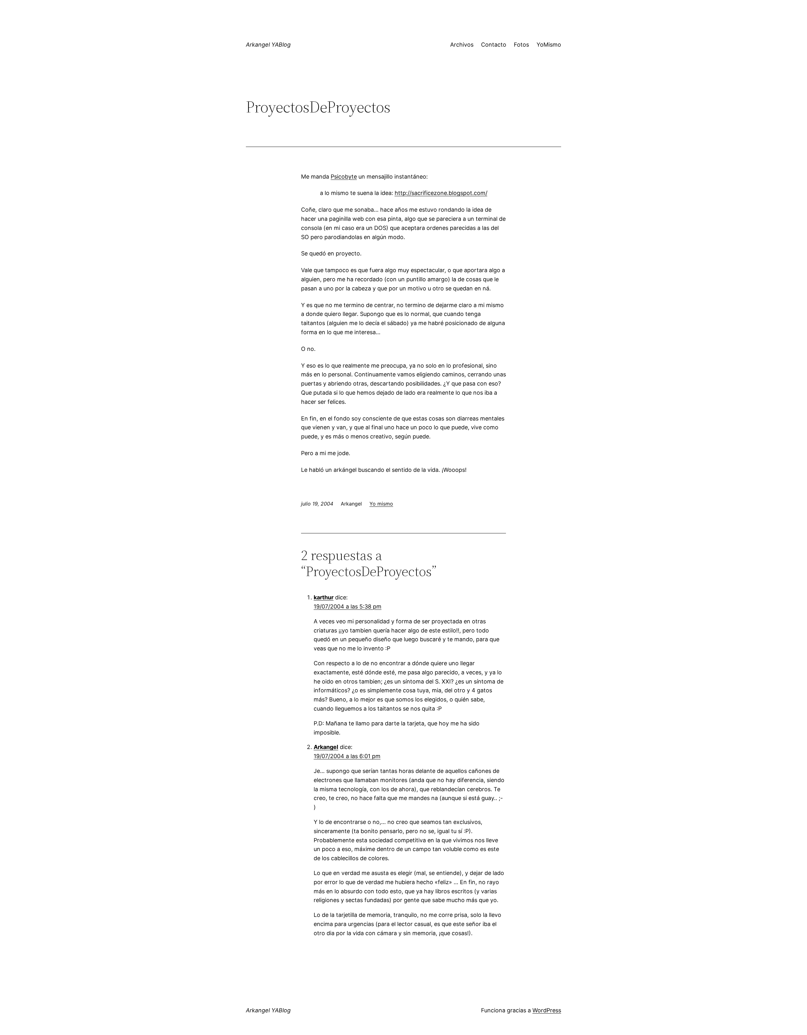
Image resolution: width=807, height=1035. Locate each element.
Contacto (493, 44)
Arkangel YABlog (268, 44)
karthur (324, 597)
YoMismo (549, 44)
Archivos (461, 44)
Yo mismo (381, 503)
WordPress (546, 1010)
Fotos (521, 44)
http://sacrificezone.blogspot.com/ (441, 193)
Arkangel (326, 747)
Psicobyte (344, 176)
